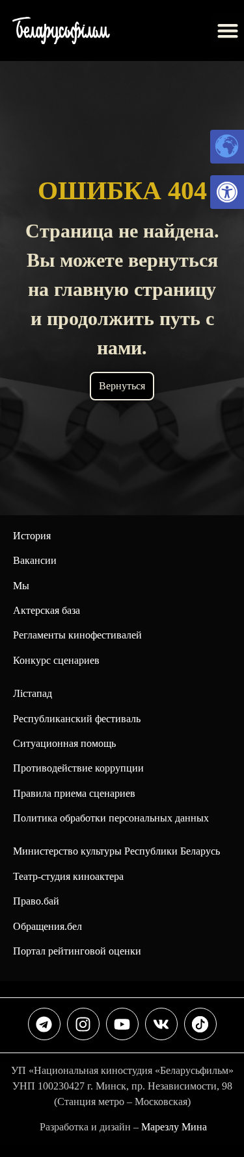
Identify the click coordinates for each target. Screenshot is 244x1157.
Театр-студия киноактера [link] (68, 876)
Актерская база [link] (46, 610)
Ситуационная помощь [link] (64, 743)
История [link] (32, 535)
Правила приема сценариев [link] (74, 793)
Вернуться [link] (122, 385)
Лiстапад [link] (32, 693)
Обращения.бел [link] (47, 926)
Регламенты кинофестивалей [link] (77, 634)
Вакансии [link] (35, 560)
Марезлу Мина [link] (174, 1126)
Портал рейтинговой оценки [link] (77, 950)
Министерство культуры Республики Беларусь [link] (116, 851)
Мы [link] (21, 585)
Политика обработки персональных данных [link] (111, 817)
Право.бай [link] (36, 901)
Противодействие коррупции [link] (78, 767)
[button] (227, 30)
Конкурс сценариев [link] (56, 660)
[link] (227, 192)
